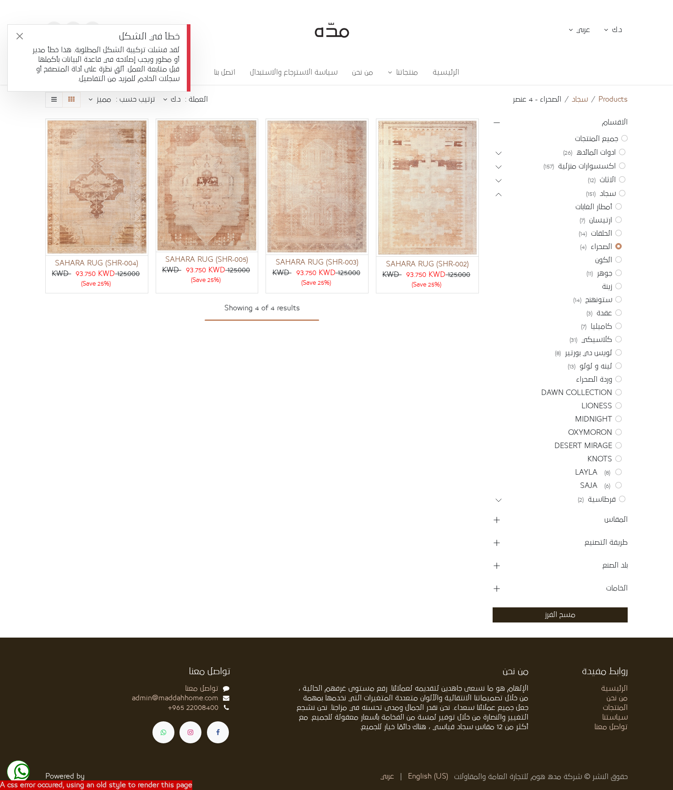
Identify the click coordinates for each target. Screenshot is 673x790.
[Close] (19, 36)
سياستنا (615, 717)
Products (613, 99)
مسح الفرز (560, 614)
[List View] (54, 100)
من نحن (617, 698)
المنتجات (615, 707)
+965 (193, 707)
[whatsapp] (163, 732)
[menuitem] (446, 72)
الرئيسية (614, 688)
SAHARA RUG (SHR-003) (317, 262)
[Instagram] (190, 732)
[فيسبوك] (218, 732)
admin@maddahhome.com (175, 698)
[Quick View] (382, 134)
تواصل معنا (611, 727)
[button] (580, 30)
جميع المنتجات (596, 138)
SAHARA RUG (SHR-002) (427, 264)
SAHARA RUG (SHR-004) (96, 263)
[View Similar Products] (382, 195)
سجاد (580, 99)
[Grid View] (71, 100)
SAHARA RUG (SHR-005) (206, 259)
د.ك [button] (616, 30)
